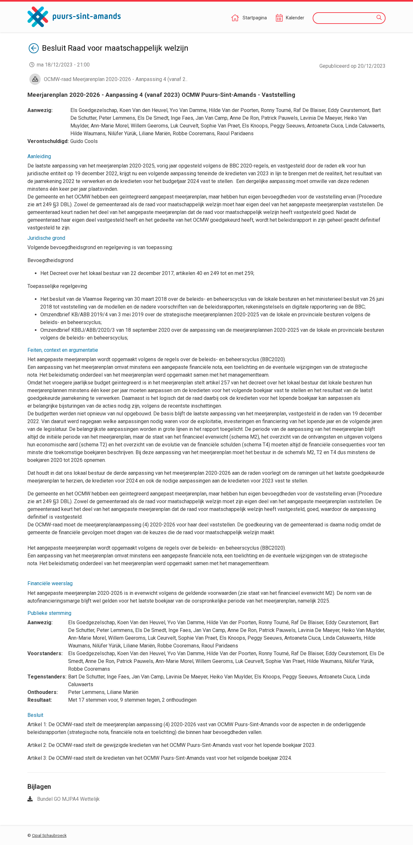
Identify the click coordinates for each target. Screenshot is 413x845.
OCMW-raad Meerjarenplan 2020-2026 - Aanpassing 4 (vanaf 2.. (115, 79)
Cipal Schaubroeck (49, 835)
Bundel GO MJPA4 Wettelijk (68, 799)
